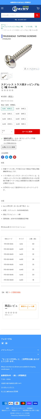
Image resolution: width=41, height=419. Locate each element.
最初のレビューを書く (27, 307)
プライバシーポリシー (18, 408)
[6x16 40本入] (7, 111)
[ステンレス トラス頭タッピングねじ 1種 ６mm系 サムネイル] (4, 76)
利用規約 (30, 408)
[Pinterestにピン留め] (14, 157)
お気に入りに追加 (8, 147)
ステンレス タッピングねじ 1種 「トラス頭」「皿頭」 (19, 27)
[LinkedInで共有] (10, 157)
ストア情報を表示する (10, 143)
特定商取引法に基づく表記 (31, 410)
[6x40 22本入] (21, 121)
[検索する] (37, 15)
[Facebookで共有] (2, 157)
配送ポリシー (16, 410)
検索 (7, 408)
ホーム (3, 25)
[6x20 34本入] (21, 111)
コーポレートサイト (7, 387)
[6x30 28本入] (21, 116)
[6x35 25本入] (7, 121)
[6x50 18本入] (21, 126)
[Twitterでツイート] (6, 157)
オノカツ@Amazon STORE (9, 391)
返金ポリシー (6, 410)
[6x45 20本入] (7, 126)
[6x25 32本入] (7, 116)
